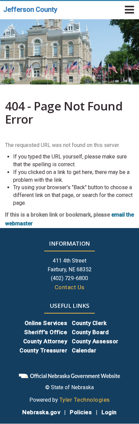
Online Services (46, 323)
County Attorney (45, 341)
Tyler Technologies (84, 399)
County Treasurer (43, 350)
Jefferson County (30, 9)
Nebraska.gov (41, 412)
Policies (81, 412)
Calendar (84, 350)
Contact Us (70, 287)
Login (109, 412)
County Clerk (89, 323)
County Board (90, 332)
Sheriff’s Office (45, 332)
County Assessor (95, 341)
